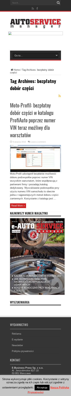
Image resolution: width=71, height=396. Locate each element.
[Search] (58, 2)
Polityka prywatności (23, 351)
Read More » (18, 205)
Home (17, 70)
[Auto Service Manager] (35, 25)
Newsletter (17, 345)
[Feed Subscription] (59, 95)
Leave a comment (38, 142)
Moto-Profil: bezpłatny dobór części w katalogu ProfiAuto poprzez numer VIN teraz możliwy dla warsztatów (33, 120)
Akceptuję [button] (42, 387)
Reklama (16, 333)
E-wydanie (17, 339)
